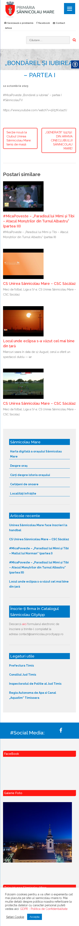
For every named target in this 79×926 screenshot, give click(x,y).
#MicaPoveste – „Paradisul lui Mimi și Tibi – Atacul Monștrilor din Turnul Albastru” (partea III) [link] (38, 221)
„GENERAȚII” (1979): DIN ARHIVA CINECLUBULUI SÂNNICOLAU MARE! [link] (59, 140)
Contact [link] (60, 23)
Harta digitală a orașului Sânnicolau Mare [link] (36, 454)
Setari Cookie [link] (15, 917)
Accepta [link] (35, 916)
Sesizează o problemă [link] (20, 23)
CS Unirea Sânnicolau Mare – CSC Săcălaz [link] (39, 283)
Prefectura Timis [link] (21, 665)
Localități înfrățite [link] (23, 493)
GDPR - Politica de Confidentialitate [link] (43, 908)
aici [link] (24, 624)
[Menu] (69, 8)
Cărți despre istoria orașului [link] (30, 475)
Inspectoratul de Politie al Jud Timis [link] (35, 683)
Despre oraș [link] (19, 465)
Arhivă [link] (8, 28)
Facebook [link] (44, 23)
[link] (39, 9)
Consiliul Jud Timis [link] (22, 674)
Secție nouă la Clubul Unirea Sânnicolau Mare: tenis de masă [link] (18, 138)
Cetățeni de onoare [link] (24, 484)
